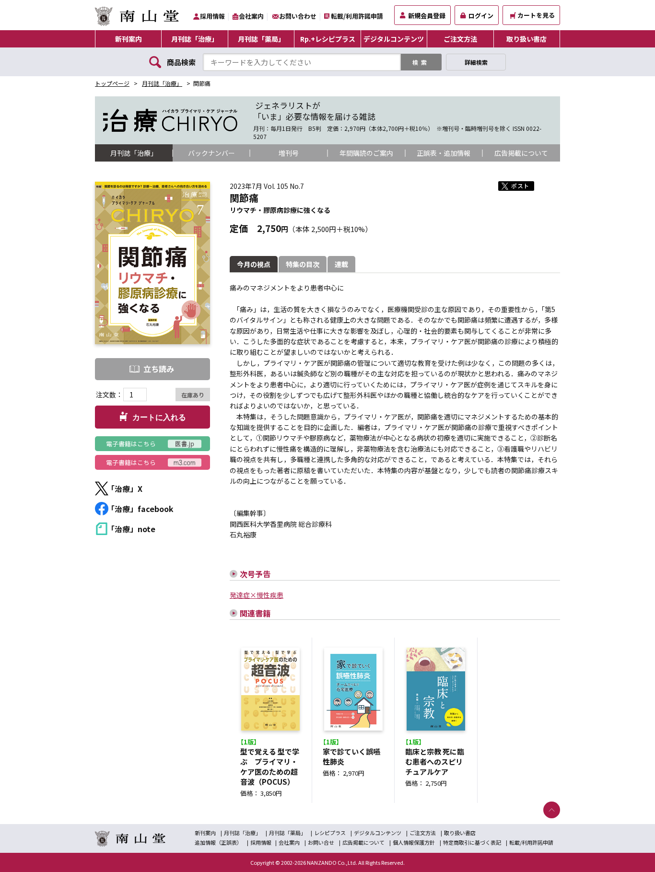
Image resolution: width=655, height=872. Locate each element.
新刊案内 (128, 39)
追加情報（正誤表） (218, 842)
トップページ (112, 83)
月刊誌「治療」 (194, 39)
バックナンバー (211, 153)
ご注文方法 (460, 39)
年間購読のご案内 (366, 153)
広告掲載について (521, 153)
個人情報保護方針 (414, 842)
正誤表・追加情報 (443, 153)
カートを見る (536, 15)
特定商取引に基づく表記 (472, 842)
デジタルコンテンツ (393, 39)
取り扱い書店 (526, 39)
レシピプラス (330, 833)
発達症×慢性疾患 (256, 595)
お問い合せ (321, 842)
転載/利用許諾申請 (357, 16)
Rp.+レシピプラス (327, 39)
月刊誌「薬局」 (261, 39)
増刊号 (289, 153)
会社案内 (251, 16)
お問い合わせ (297, 16)
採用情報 (212, 16)
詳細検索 (476, 62)
